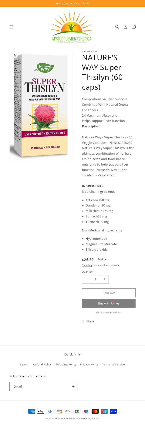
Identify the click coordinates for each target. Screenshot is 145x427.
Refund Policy (42, 364)
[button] (11, 27)
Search (24, 364)
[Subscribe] (73, 386)
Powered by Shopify (89, 418)
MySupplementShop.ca (66, 418)
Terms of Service (113, 364)
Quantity (87, 271)
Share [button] (90, 321)
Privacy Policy (89, 364)
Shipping (87, 265)
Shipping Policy (66, 364)
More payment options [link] (109, 312)
